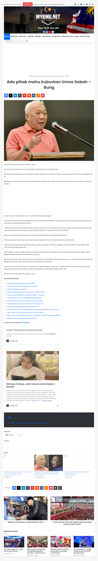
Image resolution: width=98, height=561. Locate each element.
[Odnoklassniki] (38, 95)
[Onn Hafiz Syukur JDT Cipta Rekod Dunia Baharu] (14, 541)
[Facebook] (6, 95)
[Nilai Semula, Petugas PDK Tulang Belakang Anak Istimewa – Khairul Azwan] (37, 541)
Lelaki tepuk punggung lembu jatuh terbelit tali (23, 307)
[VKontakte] (34, 95)
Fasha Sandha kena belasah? (17, 289)
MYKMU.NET (25, 322)
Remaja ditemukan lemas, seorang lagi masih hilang (49, 4)
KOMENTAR (56, 36)
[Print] (60, 488)
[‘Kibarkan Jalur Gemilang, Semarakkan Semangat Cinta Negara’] (60, 541)
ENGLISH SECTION (67, 36)
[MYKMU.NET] (49, 19)
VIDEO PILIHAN (85, 36)
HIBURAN (38, 36)
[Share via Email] (55, 488)
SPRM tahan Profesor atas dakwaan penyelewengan (24, 301)
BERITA (7, 36)
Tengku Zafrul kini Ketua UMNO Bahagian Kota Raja (24, 298)
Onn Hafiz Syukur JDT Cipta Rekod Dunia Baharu (13, 550)
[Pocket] (43, 95)
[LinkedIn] (15, 95)
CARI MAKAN (46, 36)
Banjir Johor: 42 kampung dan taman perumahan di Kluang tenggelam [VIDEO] (33, 315)
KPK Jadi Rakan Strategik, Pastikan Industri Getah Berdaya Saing (83, 551)
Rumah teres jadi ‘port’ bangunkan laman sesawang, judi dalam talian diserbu (33, 309)
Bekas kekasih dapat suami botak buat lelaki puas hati (25, 304)
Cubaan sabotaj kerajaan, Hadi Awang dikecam (29, 423)
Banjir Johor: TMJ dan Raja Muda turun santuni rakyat (25, 312)
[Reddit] (29, 95)
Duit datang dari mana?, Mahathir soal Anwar (22, 286)
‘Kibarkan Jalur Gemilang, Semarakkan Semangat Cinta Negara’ (59, 551)
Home (32, 76)
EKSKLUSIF (22, 36)
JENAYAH (30, 36)
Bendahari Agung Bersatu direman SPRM (21, 283)
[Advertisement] (49, 59)
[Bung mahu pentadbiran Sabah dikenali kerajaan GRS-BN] (79, 463)
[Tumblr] (20, 95)
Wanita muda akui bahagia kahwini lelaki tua (22, 318)
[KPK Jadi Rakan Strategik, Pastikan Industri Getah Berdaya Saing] (84, 541)
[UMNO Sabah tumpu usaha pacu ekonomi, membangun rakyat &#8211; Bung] (18, 463)
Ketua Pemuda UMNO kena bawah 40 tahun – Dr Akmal (25, 295)
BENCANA (14, 36)
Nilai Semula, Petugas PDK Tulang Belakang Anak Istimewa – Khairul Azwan (36, 551)
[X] (11, 95)
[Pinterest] (24, 95)
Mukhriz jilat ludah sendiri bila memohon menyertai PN (25, 292)
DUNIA (77, 36)
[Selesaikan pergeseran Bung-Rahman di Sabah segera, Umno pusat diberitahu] (48, 463)
